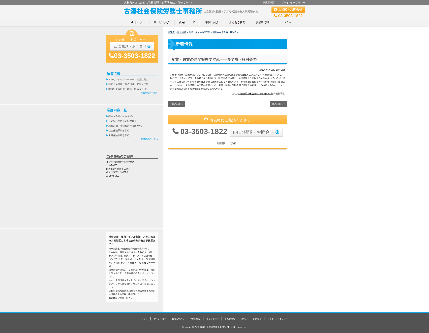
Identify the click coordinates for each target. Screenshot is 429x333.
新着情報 (181, 32)
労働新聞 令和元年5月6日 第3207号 (255, 93)
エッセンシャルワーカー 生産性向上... (129, 79)
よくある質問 (237, 22)
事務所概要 (268, 2)
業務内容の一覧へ (149, 139)
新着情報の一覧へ (149, 92)
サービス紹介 (162, 22)
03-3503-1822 (288, 16)
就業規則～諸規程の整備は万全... (125, 125)
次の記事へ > (278, 104)
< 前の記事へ (176, 104)
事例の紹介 (212, 22)
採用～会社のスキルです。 (122, 116)
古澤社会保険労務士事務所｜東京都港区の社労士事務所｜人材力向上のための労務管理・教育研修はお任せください (192, 10)
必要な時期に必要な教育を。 (123, 121)
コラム (287, 22)
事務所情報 (262, 22)
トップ (136, 22)
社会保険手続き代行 (119, 130)
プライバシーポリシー (293, 2)
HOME (171, 32)
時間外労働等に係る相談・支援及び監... (129, 84)
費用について (187, 22)
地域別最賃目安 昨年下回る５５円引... (129, 89)
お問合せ (257, 319)
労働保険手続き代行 (119, 135)
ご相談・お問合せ (288, 9)
